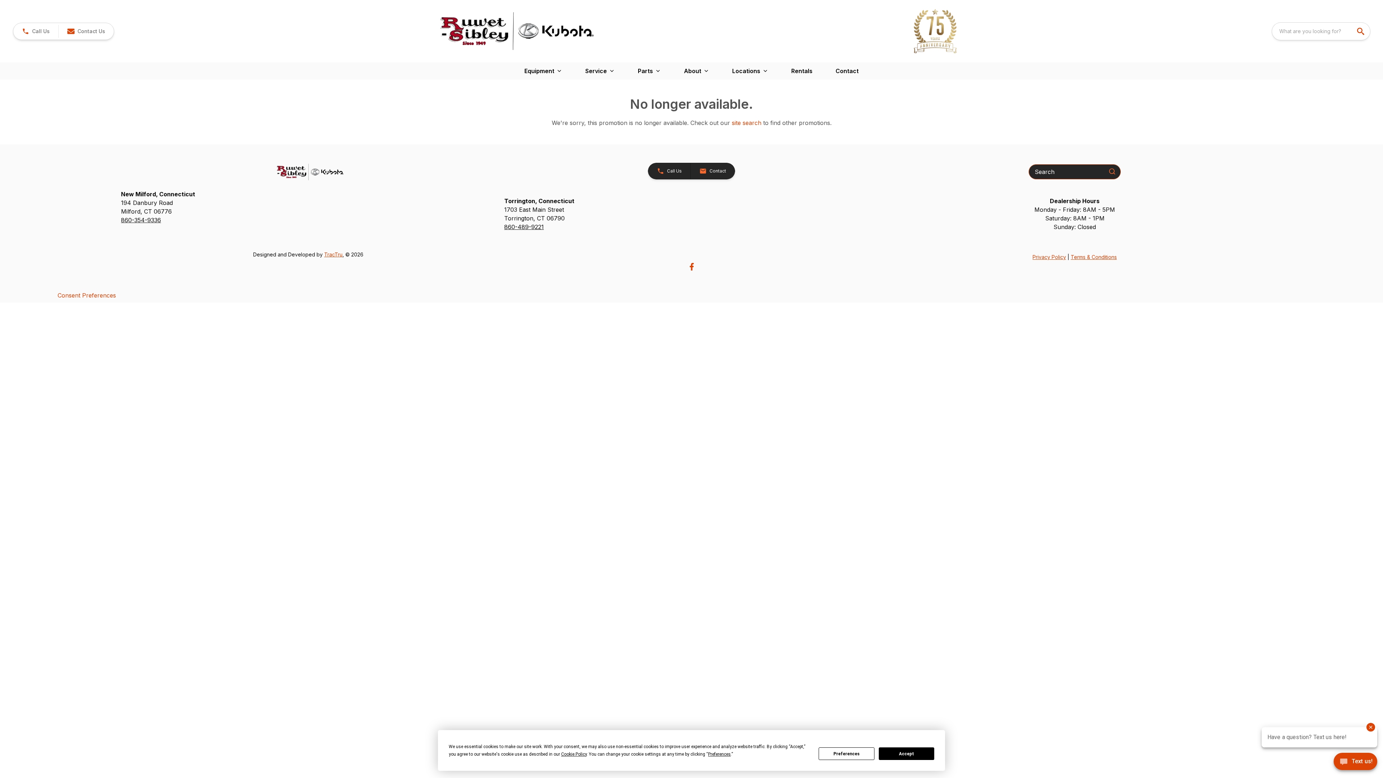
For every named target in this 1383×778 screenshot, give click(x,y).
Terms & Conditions (1094, 257)
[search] (1361, 31)
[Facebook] (691, 266)
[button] (35, 31)
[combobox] (1321, 31)
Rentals (802, 71)
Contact (847, 71)
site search (746, 122)
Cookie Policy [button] (574, 754)
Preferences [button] (719, 754)
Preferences (846, 753)
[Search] (1112, 171)
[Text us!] (1355, 762)
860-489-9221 (524, 227)
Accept (906, 753)
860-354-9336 (141, 220)
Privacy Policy (1049, 257)
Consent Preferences (87, 295)
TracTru (333, 254)
